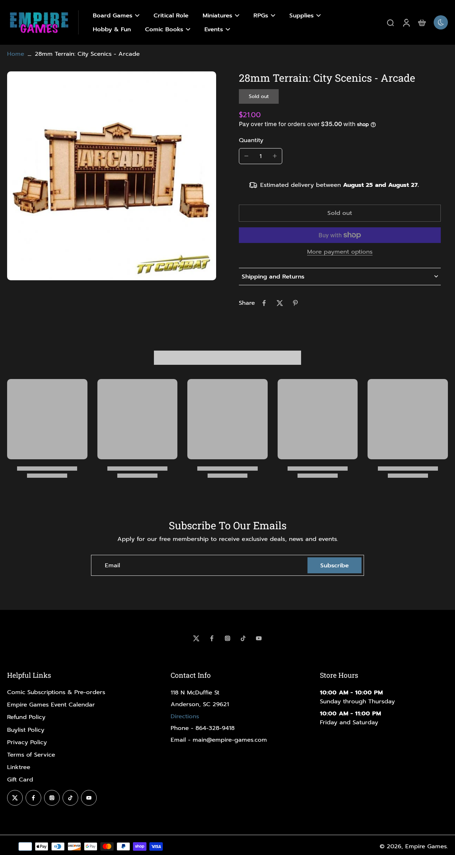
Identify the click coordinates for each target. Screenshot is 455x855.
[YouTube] (259, 638)
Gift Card (20, 779)
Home (15, 53)
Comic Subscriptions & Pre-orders (56, 692)
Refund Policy (26, 717)
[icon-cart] (421, 22)
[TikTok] (243, 638)
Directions (185, 716)
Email (112, 565)
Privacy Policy (27, 742)
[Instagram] (227, 638)
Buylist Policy (25, 730)
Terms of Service (31, 755)
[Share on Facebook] (264, 303)
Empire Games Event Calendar (51, 704)
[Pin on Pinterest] (295, 303)
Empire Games (426, 846)
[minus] (246, 155)
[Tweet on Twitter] (280, 303)
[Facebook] (212, 638)
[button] (340, 213)
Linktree (18, 767)
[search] (390, 22)
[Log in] (406, 22)
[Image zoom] (111, 175)
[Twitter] (196, 638)
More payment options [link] (340, 252)
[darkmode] (441, 22)
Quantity (251, 140)
